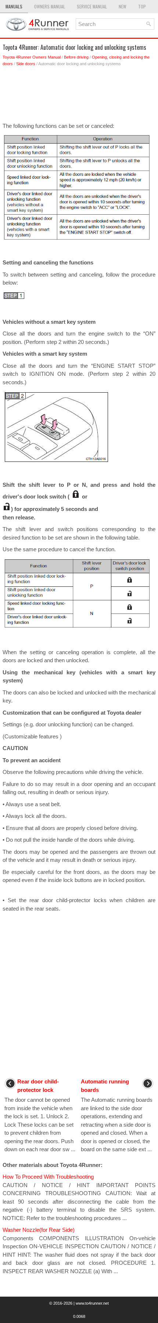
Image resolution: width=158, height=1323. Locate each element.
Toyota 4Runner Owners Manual (32, 57)
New (122, 6)
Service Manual (92, 6)
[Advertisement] (79, 96)
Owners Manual (49, 6)
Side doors (25, 64)
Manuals (14, 6)
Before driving (76, 57)
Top (142, 6)
